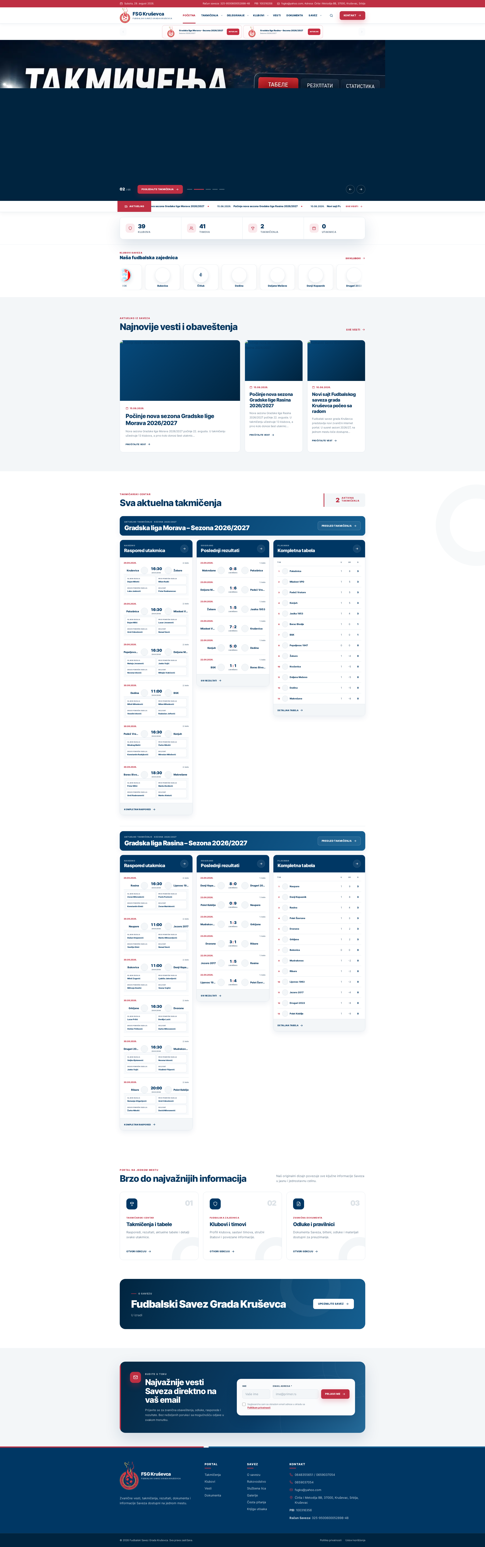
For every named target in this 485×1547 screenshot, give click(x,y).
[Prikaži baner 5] (222, 189)
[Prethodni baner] (350, 189)
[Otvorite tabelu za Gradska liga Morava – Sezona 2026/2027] (357, 549)
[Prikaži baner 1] (189, 189)
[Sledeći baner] (361, 189)
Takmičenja (209, 15)
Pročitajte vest (136, 444)
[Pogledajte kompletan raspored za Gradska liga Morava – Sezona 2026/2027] (184, 549)
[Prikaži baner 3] (206, 189)
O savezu (253, 1475)
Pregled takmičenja (337, 525)
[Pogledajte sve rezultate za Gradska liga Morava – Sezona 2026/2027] (261, 549)
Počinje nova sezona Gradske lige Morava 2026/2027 (170, 420)
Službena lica (256, 1488)
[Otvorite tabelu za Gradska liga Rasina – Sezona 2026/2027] (357, 864)
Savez (313, 15)
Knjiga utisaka (257, 1509)
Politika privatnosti (331, 1540)
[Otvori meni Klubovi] (267, 15)
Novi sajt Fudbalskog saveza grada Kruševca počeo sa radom (334, 403)
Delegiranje (236, 15)
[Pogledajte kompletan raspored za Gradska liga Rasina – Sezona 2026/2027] (184, 864)
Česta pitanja (256, 1502)
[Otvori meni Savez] (320, 15)
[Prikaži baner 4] (215, 189)
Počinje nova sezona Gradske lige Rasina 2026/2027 (271, 400)
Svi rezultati (209, 680)
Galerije (252, 1495)
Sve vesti (352, 206)
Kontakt (350, 15)
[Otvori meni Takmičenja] (221, 15)
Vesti (277, 15)
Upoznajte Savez (331, 1303)
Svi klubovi (353, 258)
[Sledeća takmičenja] (361, 32)
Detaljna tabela (288, 710)
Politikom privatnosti (258, 1407)
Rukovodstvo (256, 1481)
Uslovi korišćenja (355, 1540)
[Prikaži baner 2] (196, 189)
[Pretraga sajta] (333, 15)
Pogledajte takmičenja (158, 189)
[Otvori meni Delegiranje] (247, 15)
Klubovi (258, 15)
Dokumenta (294, 15)
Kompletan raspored (137, 809)
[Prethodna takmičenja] (123, 32)
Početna (189, 15)
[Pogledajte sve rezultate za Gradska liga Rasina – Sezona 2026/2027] (261, 864)
